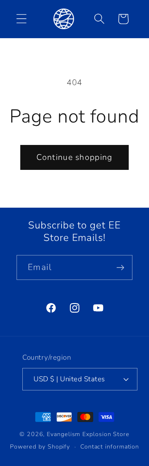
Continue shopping (74, 157)
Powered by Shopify (40, 447)
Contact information (109, 447)
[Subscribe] (120, 267)
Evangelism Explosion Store (88, 434)
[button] (21, 19)
